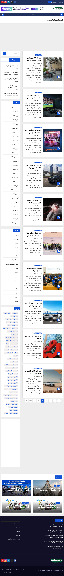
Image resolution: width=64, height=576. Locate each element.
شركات (36, 127)
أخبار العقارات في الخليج (12, 340)
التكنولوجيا (10, 373)
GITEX (16, 243)
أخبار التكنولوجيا (6, 328)
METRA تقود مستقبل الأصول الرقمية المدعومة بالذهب (33, 270)
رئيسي (40, 55)
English (16, 239)
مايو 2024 (15, 218)
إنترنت (16, 251)
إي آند (7, 343)
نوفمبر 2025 (15, 144)
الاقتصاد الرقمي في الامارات (11, 364)
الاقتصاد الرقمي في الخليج (12, 367)
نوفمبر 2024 (15, 194)
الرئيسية (18, 520)
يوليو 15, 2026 (37, 63)
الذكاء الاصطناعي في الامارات (11, 395)
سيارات (36, 162)
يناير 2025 (15, 186)
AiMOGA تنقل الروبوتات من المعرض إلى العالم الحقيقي (18, 489)
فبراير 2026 (15, 132)
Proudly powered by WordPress (45, 570)
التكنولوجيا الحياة (14, 260)
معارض (16, 297)
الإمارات (7, 349)
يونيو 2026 (15, 116)
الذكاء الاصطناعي (14, 392)
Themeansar (60, 571)
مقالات (16, 301)
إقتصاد (16, 247)
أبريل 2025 (15, 173)
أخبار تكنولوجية (14, 343)
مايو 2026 (15, 120)
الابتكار (16, 352)
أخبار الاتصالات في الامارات (11, 319)
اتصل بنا (18, 527)
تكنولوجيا (8, 404)
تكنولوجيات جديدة (14, 410)
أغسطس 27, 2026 (54, 510)
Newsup (59, 570)
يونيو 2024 (15, 214)
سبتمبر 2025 (15, 153)
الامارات (16, 370)
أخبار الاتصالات (14, 316)
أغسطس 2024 (14, 206)
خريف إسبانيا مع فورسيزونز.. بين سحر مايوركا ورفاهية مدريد (11, 66)
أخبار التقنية (15, 328)
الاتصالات (15, 355)
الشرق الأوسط (14, 401)
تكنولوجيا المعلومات (13, 407)
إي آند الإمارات (14, 346)
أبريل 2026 (15, 124)
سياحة (36, 55)
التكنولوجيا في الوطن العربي (11, 386)
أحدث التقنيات (7, 313)
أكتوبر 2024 (15, 198)
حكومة (16, 272)
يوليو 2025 (15, 161)
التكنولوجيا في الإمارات (12, 376)
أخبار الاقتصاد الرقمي (13, 325)
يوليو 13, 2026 (37, 238)
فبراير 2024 (15, 223)
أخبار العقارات (14, 334)
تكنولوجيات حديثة (14, 413)
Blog (17, 235)
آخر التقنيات (15, 313)
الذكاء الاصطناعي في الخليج (11, 398)
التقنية (16, 373)
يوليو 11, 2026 (37, 273)
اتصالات (16, 256)
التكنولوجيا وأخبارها (13, 389)
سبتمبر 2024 (14, 202)
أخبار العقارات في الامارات (11, 337)
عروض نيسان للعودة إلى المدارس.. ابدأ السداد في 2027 (12, 87)
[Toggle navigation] (33, 14)
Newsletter (17, 524)
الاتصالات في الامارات (13, 358)
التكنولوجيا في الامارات (12, 380)
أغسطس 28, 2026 (54, 493)
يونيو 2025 (15, 165)
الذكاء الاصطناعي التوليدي (11, 264)
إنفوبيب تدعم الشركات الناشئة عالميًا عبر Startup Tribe (33, 132)
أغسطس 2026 (14, 107)
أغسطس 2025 (14, 157)
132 (30, 401)
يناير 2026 (15, 136)
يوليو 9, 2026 (37, 376)
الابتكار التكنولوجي (8, 352)
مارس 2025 (15, 177)
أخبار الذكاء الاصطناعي (12, 331)
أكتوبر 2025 (15, 148)
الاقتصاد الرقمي (14, 361)
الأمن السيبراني (14, 349)
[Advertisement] (32, 35)
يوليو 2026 (15, 111)
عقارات (16, 293)
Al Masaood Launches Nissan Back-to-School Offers (11, 79)
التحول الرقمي (8, 370)
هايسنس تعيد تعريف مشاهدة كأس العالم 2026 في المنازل (34, 97)
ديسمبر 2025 (14, 140)
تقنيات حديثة (15, 404)
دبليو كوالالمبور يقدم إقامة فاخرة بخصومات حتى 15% (34, 60)
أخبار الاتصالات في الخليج (12, 322)
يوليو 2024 (15, 210)
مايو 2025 (15, 169)
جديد (40, 92)
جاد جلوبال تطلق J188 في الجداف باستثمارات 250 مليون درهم (33, 235)
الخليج (5, 389)
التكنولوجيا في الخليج (13, 383)
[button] (5, 14)
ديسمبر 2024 (14, 190)
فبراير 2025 (15, 181)
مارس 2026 (15, 128)
